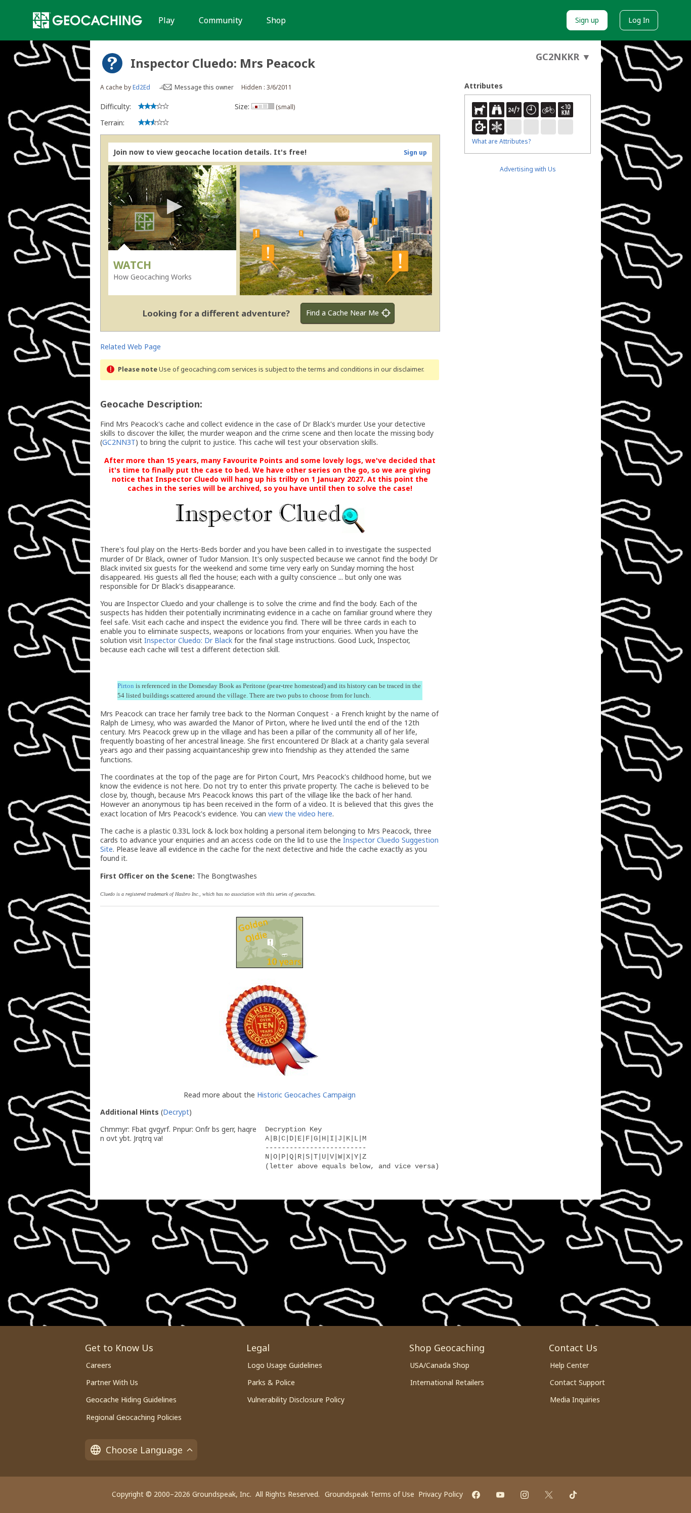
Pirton (125, 686)
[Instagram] (525, 1495)
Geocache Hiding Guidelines (131, 1399)
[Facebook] (476, 1495)
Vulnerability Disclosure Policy (295, 1399)
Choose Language (144, 1450)
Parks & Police (271, 1382)
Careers (98, 1365)
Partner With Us (112, 1382)
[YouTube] (500, 1495)
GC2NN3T (119, 442)
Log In (639, 20)
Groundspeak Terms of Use (369, 1494)
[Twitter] (549, 1495)
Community (220, 20)
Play (166, 20)
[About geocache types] (112, 63)
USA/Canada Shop (439, 1365)
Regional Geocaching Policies (134, 1417)
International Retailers (447, 1382)
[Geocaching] (87, 20)
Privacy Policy (440, 1494)
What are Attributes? (501, 141)
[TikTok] (573, 1495)
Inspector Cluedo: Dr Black (188, 640)
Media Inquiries (575, 1399)
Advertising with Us (528, 169)
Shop (276, 20)
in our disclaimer (398, 369)
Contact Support (577, 1382)
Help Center (569, 1365)
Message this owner (204, 87)
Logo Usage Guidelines (284, 1365)
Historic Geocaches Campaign (306, 1094)
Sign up (587, 20)
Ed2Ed (141, 87)
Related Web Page (130, 346)
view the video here (300, 813)
